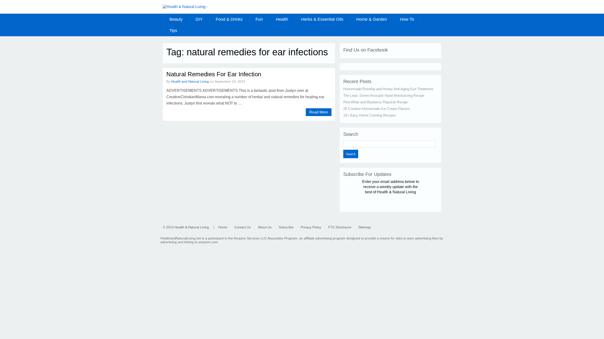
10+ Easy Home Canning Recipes (369, 115)
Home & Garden (371, 19)
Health (282, 19)
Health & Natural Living (192, 227)
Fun (259, 19)
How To (407, 19)
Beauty (176, 19)
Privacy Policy (311, 227)
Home (222, 227)
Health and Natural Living (190, 81)
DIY (199, 19)
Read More (318, 112)
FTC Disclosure (339, 227)
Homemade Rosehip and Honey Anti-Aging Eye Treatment (388, 89)
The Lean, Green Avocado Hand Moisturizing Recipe (383, 95)
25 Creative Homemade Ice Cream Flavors (376, 109)
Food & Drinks (229, 19)
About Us (265, 227)
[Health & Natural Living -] (185, 7)
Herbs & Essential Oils (322, 19)
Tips (173, 30)
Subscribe (286, 227)
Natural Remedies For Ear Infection (213, 74)
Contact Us (242, 227)
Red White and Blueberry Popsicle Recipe (375, 102)
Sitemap (364, 227)
